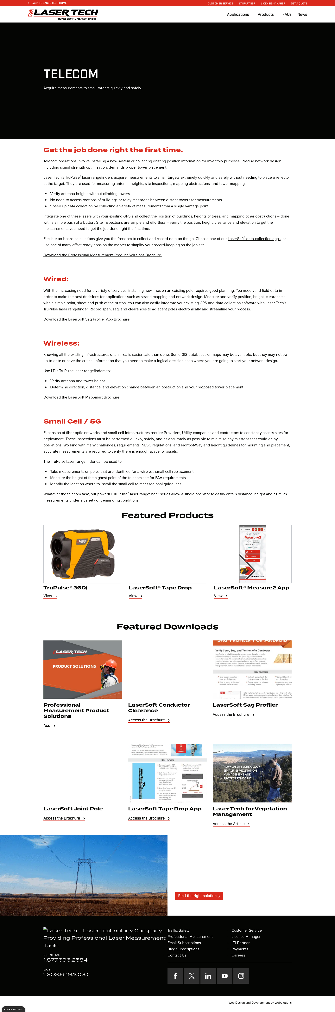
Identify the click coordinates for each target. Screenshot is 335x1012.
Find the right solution (197, 895)
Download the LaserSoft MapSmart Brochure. (81, 397)
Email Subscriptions (184, 943)
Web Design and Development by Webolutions (260, 1002)
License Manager (273, 3)
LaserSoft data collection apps (254, 239)
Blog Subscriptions (183, 949)
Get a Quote (299, 3)
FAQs (287, 14)
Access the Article (229, 824)
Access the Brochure (146, 720)
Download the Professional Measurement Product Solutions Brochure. (102, 255)
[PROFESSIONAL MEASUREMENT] (63, 13)
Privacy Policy (137, 1002)
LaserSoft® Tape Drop (160, 588)
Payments (239, 949)
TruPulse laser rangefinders (89, 177)
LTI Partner (247, 3)
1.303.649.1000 (65, 974)
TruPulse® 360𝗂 (65, 588)
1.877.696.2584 (65, 960)
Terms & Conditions (161, 1002)
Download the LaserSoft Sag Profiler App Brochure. (86, 319)
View (47, 596)
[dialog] (13, 1009)
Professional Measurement (190, 936)
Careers (238, 955)
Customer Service (220, 3)
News (302, 14)
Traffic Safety (179, 930)
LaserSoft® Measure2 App (251, 588)
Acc (46, 725)
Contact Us (177, 955)
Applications (238, 14)
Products (266, 14)
